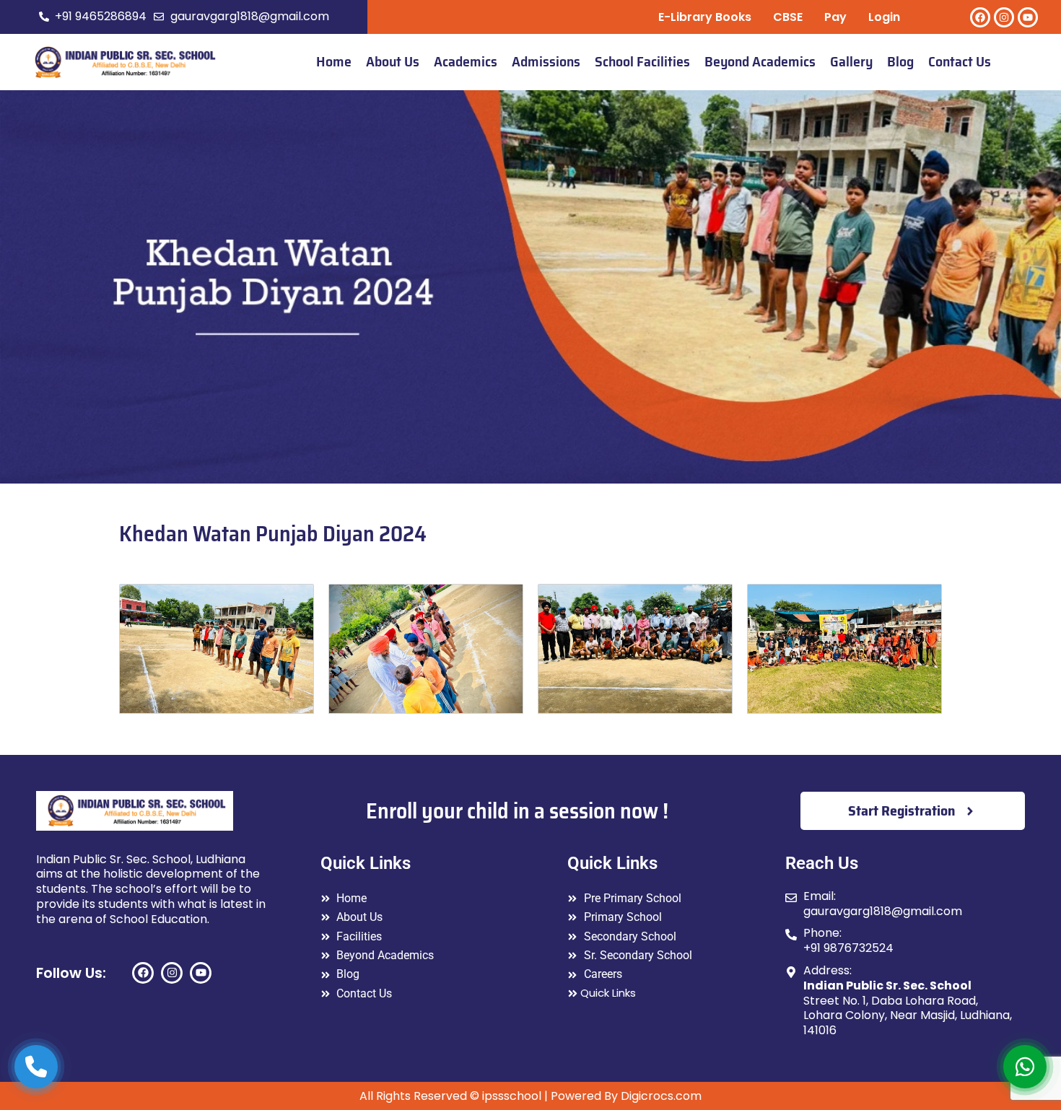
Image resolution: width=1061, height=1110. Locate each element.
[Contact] (36, 1067)
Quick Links (608, 992)
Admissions (546, 61)
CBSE (788, 17)
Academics (465, 61)
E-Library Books (704, 17)
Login (884, 17)
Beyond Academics (760, 61)
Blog (900, 61)
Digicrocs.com (661, 1096)
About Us (392, 61)
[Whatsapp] (1025, 1067)
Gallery (851, 61)
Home (334, 61)
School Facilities (642, 61)
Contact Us (959, 61)
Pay (835, 17)
